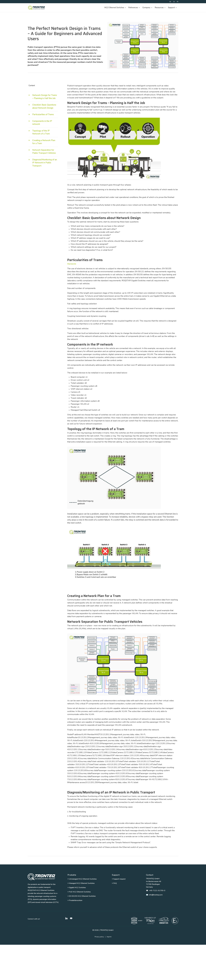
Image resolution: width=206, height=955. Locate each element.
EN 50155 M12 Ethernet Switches (82, 896)
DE (170, 2)
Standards (71, 264)
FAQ (114, 883)
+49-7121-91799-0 (155, 890)
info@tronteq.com (154, 895)
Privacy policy (101, 937)
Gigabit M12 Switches (77, 887)
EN (174, 2)
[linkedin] (66, 918)
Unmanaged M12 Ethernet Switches (82, 879)
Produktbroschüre (75, 900)
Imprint (109, 937)
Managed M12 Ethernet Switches (81, 883)
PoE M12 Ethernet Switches (79, 892)
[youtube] (71, 918)
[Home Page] (36, 8)
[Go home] (41, 876)
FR (177, 2)
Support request (119, 879)
